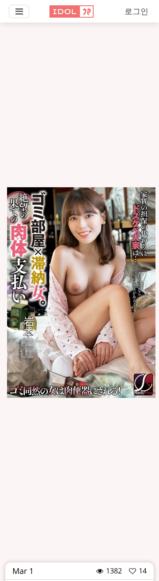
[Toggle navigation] (19, 11)
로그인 (136, 11)
